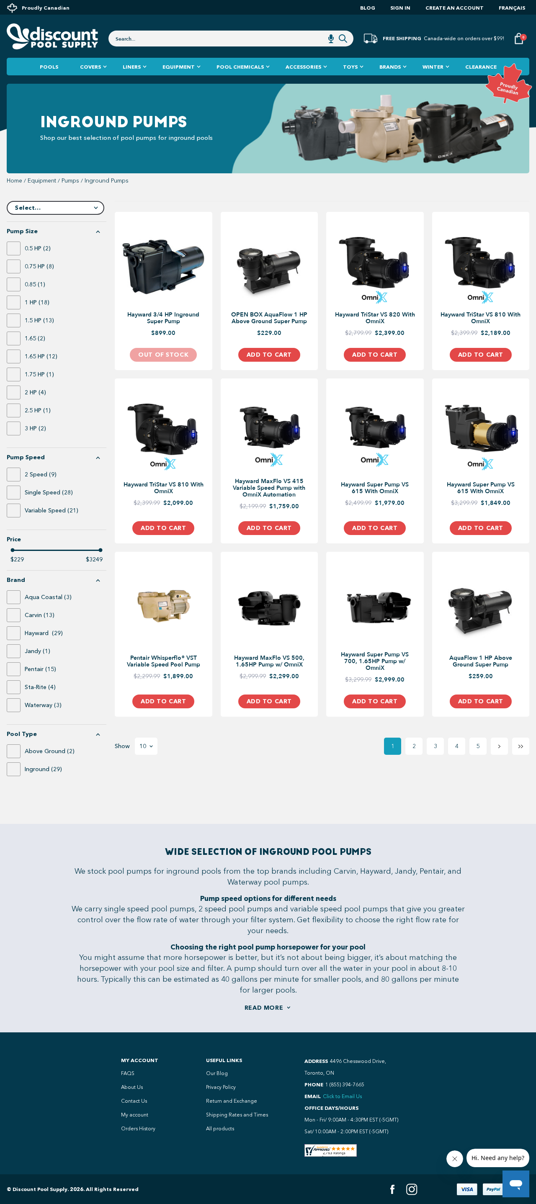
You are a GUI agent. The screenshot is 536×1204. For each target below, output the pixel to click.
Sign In (400, 8)
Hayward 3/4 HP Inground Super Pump (163, 318)
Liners (132, 67)
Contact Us (134, 1101)
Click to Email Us (342, 1096)
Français (512, 8)
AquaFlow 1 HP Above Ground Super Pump (480, 661)
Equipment (178, 67)
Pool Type (22, 734)
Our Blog (217, 1073)
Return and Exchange (231, 1101)
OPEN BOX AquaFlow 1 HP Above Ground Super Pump (269, 318)
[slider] (13, 550)
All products (220, 1129)
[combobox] (230, 38)
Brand (16, 580)
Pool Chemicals (240, 67)
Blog (367, 8)
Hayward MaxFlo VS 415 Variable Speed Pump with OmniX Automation (269, 488)
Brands (390, 67)
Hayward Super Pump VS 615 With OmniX (375, 488)
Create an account (454, 8)
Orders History (138, 1129)
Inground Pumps (107, 181)
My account (134, 1115)
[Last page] (520, 746)
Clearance (481, 67)
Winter (433, 67)
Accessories (303, 67)
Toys (350, 67)
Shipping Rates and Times (237, 1115)
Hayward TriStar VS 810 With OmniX (481, 318)
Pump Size (22, 231)
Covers (90, 67)
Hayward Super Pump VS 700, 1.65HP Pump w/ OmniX (375, 661)
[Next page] (499, 746)
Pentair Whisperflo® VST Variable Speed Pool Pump (163, 661)
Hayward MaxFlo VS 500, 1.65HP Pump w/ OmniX (269, 661)
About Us (132, 1087)
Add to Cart (269, 354)
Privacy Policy (221, 1087)
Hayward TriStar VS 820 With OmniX (375, 318)
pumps (70, 181)
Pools (49, 67)
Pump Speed (26, 457)
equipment (42, 181)
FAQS (127, 1073)
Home (14, 181)
